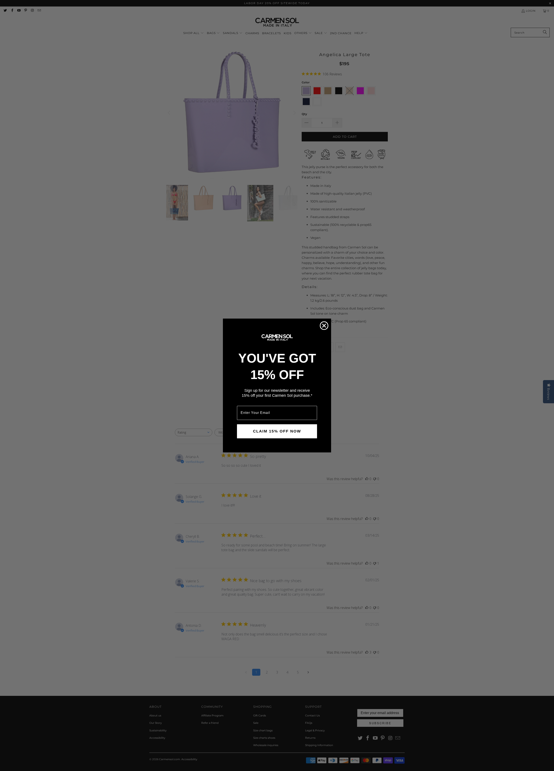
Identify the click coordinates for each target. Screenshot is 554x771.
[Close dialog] (324, 325)
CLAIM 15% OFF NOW (277, 431)
